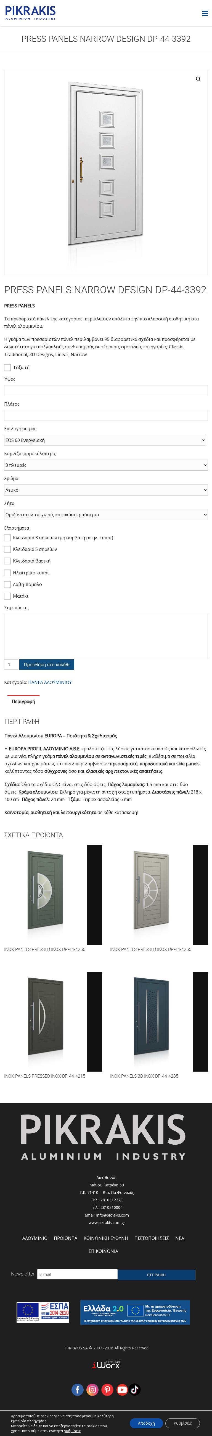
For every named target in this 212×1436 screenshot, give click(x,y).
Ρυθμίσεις (183, 1423)
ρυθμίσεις (72, 1430)
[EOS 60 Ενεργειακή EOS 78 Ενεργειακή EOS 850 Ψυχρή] (105, 440)
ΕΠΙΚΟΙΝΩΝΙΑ (103, 1251)
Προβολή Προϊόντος (53, 900)
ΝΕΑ (179, 1238)
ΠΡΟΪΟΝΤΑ (65, 1238)
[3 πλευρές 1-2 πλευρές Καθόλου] (106, 465)
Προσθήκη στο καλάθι (47, 665)
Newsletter (23, 1273)
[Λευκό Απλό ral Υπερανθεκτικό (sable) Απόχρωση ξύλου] (106, 490)
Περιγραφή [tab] (23, 701)
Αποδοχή (146, 1423)
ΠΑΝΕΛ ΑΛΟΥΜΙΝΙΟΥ (50, 682)
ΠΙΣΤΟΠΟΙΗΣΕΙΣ (151, 1238)
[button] (198, 79)
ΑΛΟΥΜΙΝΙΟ (34, 1238)
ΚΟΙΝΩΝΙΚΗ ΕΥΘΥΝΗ (106, 1238)
